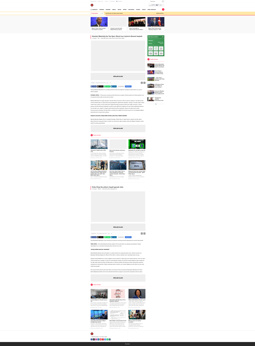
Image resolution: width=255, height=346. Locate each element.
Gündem (99, 188)
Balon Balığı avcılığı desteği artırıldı (118, 320)
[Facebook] (92, 339)
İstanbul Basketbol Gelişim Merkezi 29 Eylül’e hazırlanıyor (159, 66)
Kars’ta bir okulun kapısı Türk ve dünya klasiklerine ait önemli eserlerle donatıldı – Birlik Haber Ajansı (117, 173)
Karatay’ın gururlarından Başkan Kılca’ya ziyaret (116, 29)
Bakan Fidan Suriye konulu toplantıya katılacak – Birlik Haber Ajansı (154, 30)
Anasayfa (95, 38)
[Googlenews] (105, 339)
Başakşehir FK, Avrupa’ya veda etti (136, 150)
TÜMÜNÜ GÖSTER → (160, 13)
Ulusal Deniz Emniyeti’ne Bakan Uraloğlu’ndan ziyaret (98, 321)
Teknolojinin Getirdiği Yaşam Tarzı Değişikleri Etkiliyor (118, 300)
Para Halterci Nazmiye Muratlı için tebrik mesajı (159, 72)
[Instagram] (96, 339)
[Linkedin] (98, 339)
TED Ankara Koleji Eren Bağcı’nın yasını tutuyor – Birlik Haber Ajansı (159, 86)
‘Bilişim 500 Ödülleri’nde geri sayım (136, 300)
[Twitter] (94, 339)
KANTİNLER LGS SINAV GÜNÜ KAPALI (114, 13)
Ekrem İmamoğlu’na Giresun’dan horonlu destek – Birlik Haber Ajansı (136, 30)
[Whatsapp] (107, 339)
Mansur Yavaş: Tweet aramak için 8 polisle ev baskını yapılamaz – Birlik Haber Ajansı (99, 30)
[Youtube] (101, 339)
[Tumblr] (110, 339)
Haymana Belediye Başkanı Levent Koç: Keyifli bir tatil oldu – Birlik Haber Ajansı (159, 93)
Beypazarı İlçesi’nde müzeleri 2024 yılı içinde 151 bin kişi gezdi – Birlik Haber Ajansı (136, 173)
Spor (99, 38)
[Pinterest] (103, 339)
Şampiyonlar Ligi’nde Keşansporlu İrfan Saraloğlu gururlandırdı (159, 100)
